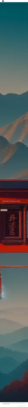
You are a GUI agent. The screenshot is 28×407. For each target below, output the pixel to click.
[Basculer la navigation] (25, 1)
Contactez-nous (4, 210)
